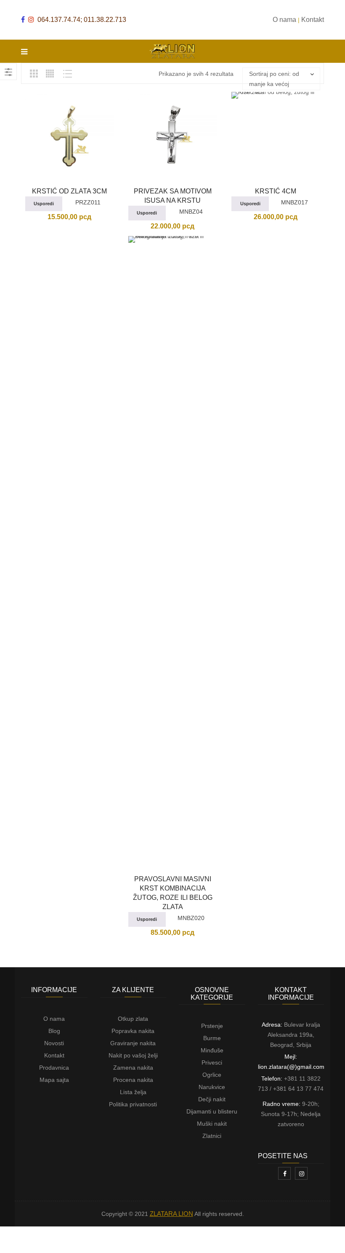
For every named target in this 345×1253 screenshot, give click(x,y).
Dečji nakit (212, 1099)
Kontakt (54, 1055)
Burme (212, 1038)
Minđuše (212, 1050)
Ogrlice (211, 1074)
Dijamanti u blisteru (211, 1111)
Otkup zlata (133, 1018)
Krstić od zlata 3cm (69, 191)
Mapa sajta (54, 1079)
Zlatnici (211, 1135)
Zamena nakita (133, 1067)
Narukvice (212, 1087)
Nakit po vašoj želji (133, 1055)
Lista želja (133, 1092)
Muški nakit (212, 1123)
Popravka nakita (132, 1031)
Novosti (54, 1043)
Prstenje (212, 1025)
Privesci (212, 1062)
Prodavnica (54, 1067)
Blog (54, 1031)
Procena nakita (133, 1079)
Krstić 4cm (275, 191)
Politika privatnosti (133, 1104)
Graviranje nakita (133, 1043)
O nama (54, 1018)
